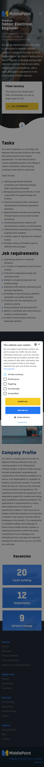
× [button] (39, 344)
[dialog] (22, 383)
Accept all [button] (23, 401)
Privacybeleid (9, 369)
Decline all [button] (22, 410)
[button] (22, 417)
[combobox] (35, 344)
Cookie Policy (22, 422)
